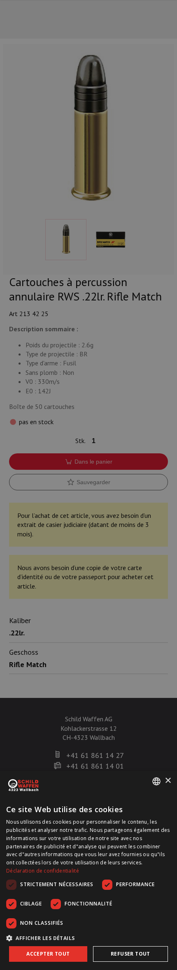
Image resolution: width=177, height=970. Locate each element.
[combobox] (156, 781)
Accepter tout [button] (48, 953)
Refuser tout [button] (130, 953)
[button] (88, 938)
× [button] (168, 781)
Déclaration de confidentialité (42, 870)
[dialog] (88, 870)
